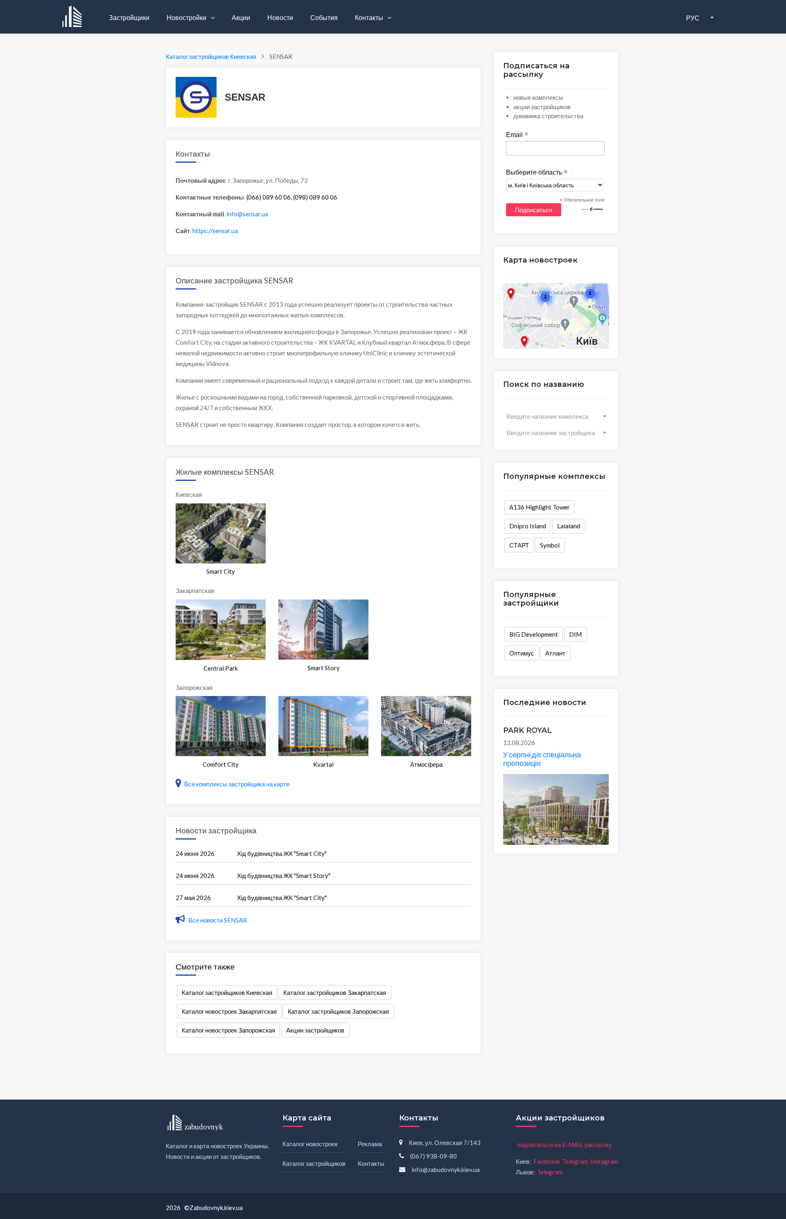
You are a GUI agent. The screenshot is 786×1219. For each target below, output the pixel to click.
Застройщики (129, 17)
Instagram (604, 1161)
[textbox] (556, 416)
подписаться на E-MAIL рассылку (564, 1144)
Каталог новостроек (310, 1143)
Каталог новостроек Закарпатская (229, 1011)
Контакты (369, 17)
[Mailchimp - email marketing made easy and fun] (592, 208)
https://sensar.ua (215, 230)
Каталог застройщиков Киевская (227, 992)
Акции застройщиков (315, 1030)
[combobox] (556, 416)
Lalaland (568, 526)
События (324, 17)
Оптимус (521, 653)
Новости (280, 17)
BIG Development (533, 634)
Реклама (370, 1143)
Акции (241, 17)
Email (517, 135)
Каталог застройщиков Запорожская (338, 1011)
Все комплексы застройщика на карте (236, 784)
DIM (575, 634)
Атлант (555, 653)
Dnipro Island (527, 526)
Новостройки (187, 17)
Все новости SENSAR (217, 920)
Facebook (546, 1161)
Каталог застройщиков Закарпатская (334, 992)
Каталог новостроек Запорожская (228, 1030)
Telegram (575, 1161)
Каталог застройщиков (314, 1163)
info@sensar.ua (247, 214)
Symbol (550, 545)
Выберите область (536, 172)
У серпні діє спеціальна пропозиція (542, 759)
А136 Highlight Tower (539, 507)
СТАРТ (519, 545)
